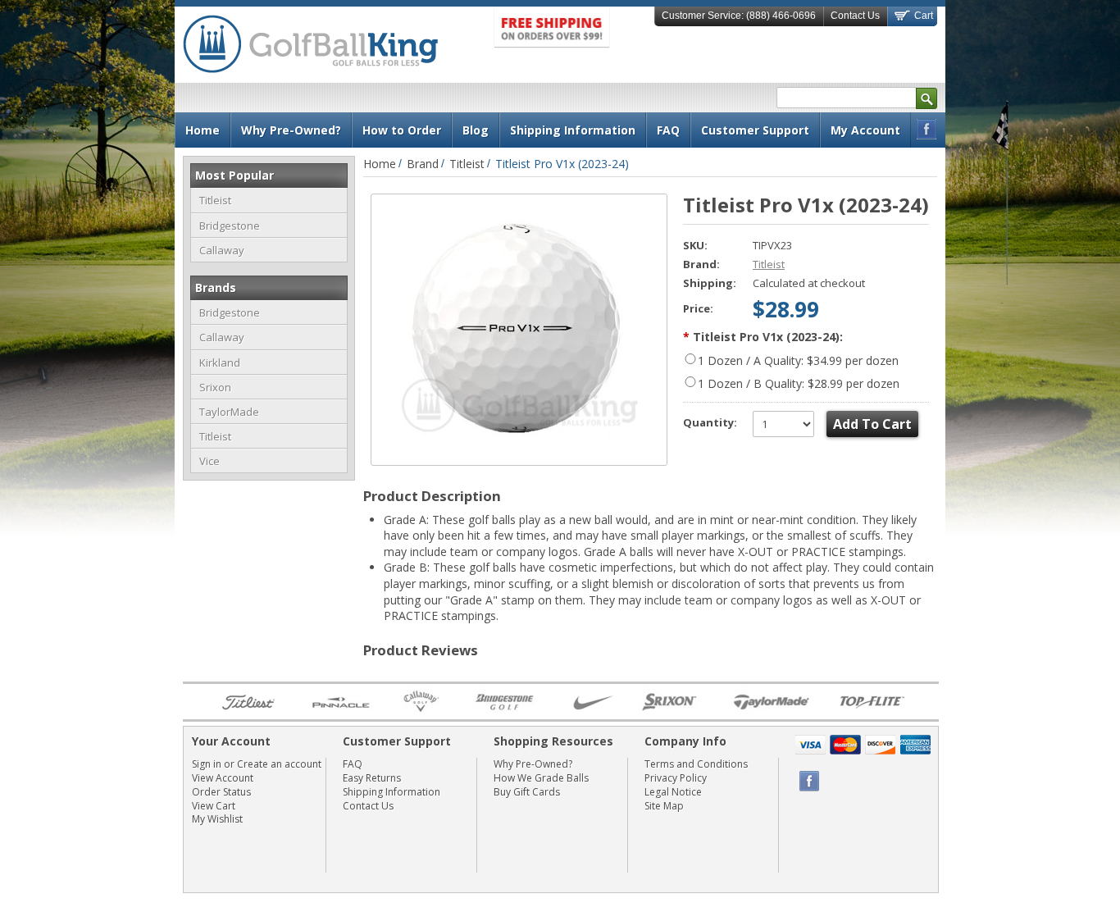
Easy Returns (372, 778)
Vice (209, 461)
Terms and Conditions (696, 764)
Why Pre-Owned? (533, 764)
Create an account (279, 764)
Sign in (206, 764)
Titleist (215, 200)
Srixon (215, 387)
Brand (423, 163)
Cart (922, 15)
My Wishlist (217, 819)
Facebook (927, 129)
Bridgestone (229, 225)
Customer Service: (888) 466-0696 (739, 15)
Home (379, 163)
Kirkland (219, 362)
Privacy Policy (675, 778)
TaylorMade (229, 411)
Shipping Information (391, 792)
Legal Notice (673, 792)
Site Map (664, 806)
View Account (222, 778)
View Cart (213, 806)
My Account (865, 130)
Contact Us (855, 15)
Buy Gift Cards (527, 792)
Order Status (221, 792)
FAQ (352, 764)
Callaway (221, 250)
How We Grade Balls (541, 778)
